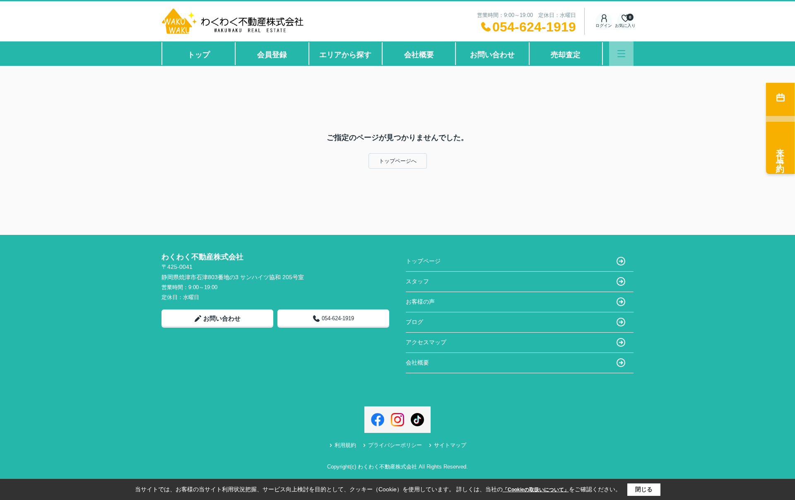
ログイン (603, 25)
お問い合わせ (492, 55)
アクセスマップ (426, 342)
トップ (199, 55)
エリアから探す (345, 55)
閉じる (644, 489)
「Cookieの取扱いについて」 (536, 490)
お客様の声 (420, 301)
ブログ (414, 322)
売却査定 (566, 55)
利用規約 (345, 445)
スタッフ (417, 281)
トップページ (423, 261)
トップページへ (398, 161)
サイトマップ (450, 445)
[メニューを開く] (621, 54)
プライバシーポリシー (395, 445)
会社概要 (419, 55)
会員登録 (272, 55)
